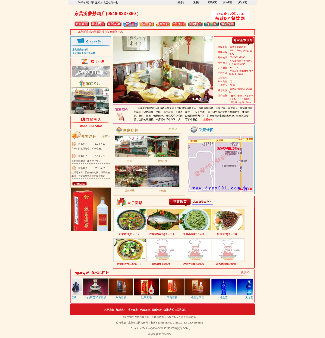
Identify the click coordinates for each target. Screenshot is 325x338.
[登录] (181, 2)
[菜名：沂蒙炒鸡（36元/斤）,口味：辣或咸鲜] (130, 229)
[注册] (196, 2)
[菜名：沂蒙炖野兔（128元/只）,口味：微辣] (130, 259)
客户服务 (133, 309)
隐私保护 (157, 309)
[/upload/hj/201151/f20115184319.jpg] (131, 186)
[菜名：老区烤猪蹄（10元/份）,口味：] (228, 259)
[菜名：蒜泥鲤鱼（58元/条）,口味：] (163, 259)
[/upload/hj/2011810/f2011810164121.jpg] (131, 156)
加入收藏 (227, 2)
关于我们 (109, 309)
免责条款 (145, 309)
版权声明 (169, 309)
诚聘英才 (121, 309)
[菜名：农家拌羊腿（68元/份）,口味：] (195, 259)
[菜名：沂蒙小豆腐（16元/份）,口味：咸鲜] (195, 229)
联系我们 (181, 309)
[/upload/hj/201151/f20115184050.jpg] (163, 156)
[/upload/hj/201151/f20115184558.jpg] (163, 186)
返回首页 (212, 2)
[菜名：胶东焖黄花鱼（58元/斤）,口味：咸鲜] (163, 229)
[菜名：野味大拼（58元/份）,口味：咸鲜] (228, 229)
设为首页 (242, 2)
